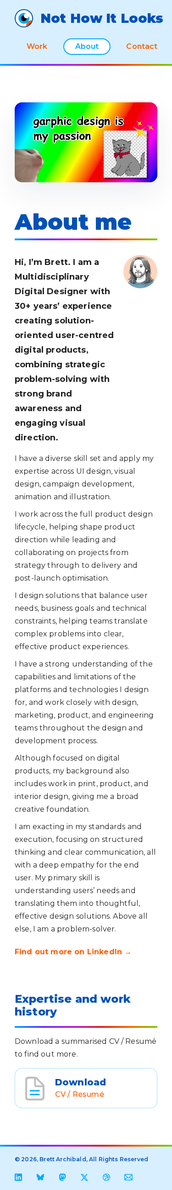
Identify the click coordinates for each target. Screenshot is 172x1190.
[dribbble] (106, 1177)
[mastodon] (62, 1177)
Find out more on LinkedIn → (73, 951)
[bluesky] (40, 1177)
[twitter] (84, 1177)
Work (37, 46)
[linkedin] (18, 1177)
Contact (141, 46)
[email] (128, 1177)
